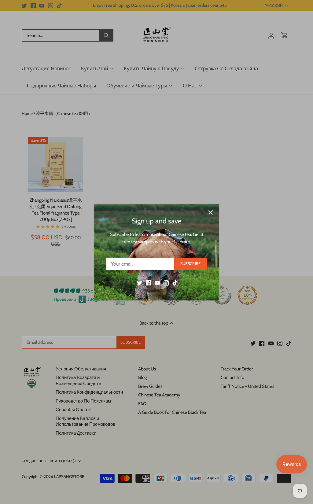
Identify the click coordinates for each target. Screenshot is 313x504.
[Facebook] (148, 282)
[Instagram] (166, 282)
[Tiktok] (175, 282)
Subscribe (190, 263)
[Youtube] (157, 282)
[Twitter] (139, 282)
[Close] (210, 212)
